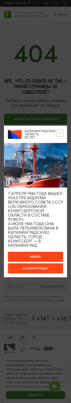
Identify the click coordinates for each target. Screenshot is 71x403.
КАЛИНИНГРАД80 (35, 268)
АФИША (35, 256)
